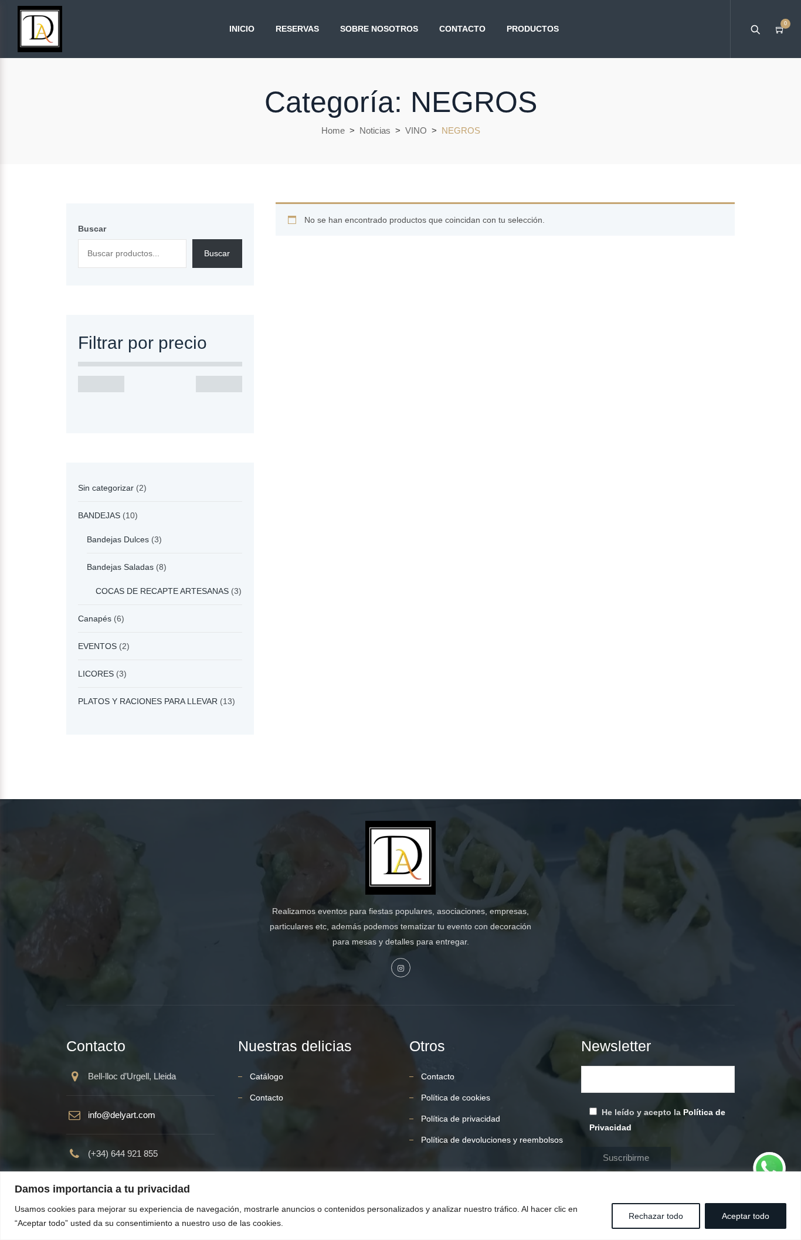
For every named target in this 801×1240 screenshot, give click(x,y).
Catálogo (266, 1076)
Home (333, 130)
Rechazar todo (656, 1216)
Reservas (297, 28)
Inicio (241, 28)
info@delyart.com (121, 1115)
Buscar (92, 228)
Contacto (462, 28)
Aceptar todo (745, 1216)
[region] (400, 1205)
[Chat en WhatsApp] (769, 1168)
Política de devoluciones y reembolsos (492, 1139)
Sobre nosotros (379, 28)
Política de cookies (455, 1097)
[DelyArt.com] (40, 29)
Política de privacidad (460, 1118)
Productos (533, 28)
